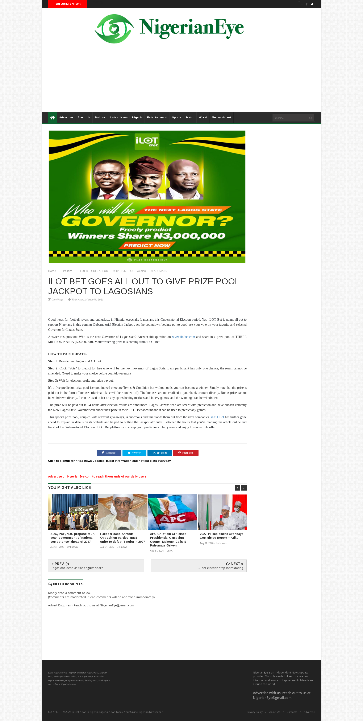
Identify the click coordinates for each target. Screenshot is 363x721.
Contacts (292, 711)
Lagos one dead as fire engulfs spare (77, 568)
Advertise (66, 117)
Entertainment (157, 117)
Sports (177, 117)
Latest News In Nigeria (126, 117)
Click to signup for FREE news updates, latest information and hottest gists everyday (109, 460)
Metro (190, 117)
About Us (84, 117)
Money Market (221, 117)
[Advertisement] (168, 82)
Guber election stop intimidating (220, 568)
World (203, 117)
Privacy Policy (255, 711)
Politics (100, 117)
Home (52, 271)
